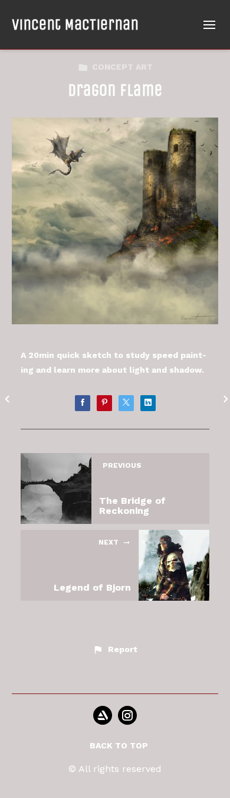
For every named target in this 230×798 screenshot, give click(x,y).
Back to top (119, 745)
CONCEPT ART (122, 66)
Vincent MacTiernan (75, 24)
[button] (115, 650)
